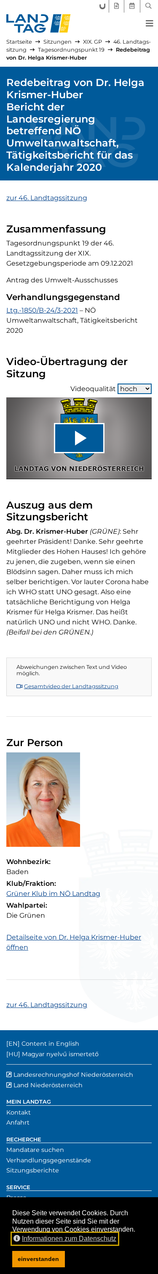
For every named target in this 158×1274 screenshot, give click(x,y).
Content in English (50, 1043)
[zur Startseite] (38, 23)
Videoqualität (93, 389)
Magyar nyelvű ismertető (60, 1054)
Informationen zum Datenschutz (69, 1238)
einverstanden (38, 1259)
